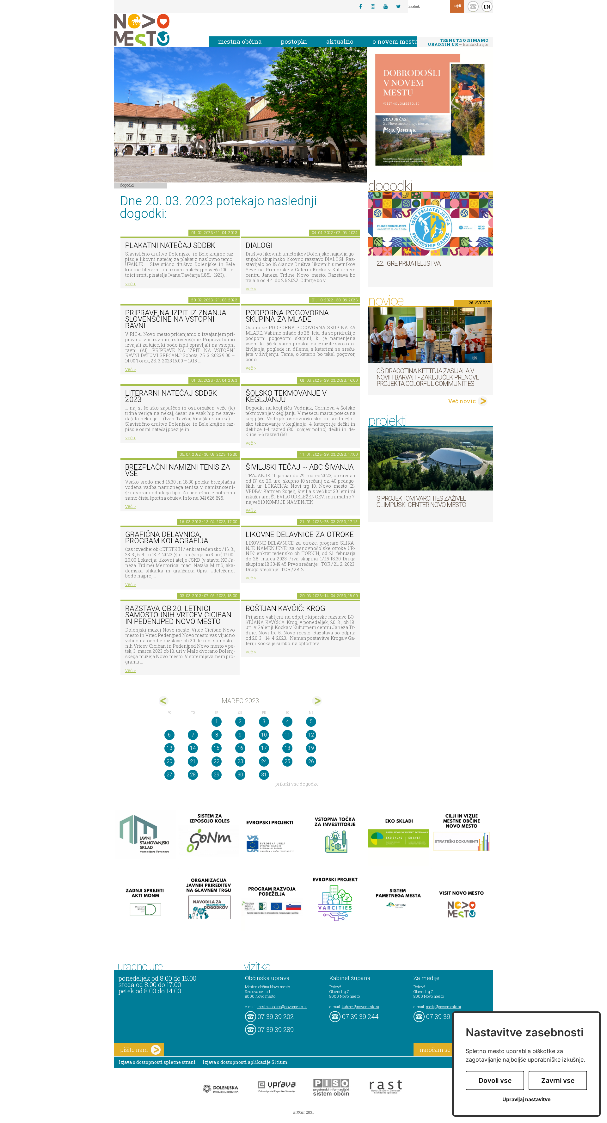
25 (287, 761)
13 (169, 748)
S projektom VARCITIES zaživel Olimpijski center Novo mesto (421, 502)
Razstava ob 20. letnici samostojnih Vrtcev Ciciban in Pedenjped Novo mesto (178, 615)
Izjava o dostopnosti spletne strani (157, 1062)
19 (311, 748)
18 (287, 748)
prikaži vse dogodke (297, 784)
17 (264, 748)
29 (216, 775)
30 (240, 775)
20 (169, 761)
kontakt (473, 6)
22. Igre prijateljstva (408, 263)
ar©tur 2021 (303, 1112)
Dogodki (127, 185)
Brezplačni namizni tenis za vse (177, 470)
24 (264, 761)
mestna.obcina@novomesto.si (282, 1006)
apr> (317, 701)
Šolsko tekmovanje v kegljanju (286, 396)
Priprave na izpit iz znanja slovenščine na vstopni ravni (175, 319)
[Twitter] (398, 6)
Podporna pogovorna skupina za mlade (287, 316)
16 (240, 748)
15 (216, 748)
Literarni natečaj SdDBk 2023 (171, 396)
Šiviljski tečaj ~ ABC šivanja (300, 467)
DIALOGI (259, 245)
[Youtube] (385, 6)
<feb (164, 701)
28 (193, 775)
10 (264, 735)
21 (193, 761)
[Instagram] (373, 6)
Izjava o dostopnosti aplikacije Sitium (245, 1062)
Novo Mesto (156, 30)
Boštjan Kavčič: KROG (285, 608)
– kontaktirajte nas (458, 42)
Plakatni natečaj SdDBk (170, 245)
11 (287, 735)
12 (311, 735)
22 (216, 761)
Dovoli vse (495, 1080)
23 (240, 761)
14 (193, 748)
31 (264, 775)
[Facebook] (360, 6)
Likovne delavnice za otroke (300, 534)
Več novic (462, 401)
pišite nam (134, 1049)
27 (169, 775)
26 (311, 761)
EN (487, 6)
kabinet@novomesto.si (360, 1006)
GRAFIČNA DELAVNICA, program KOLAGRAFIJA (166, 538)
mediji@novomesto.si (443, 1006)
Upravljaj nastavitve (526, 1099)
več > (130, 284)
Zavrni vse (557, 1080)
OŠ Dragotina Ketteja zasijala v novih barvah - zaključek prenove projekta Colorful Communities (428, 377)
